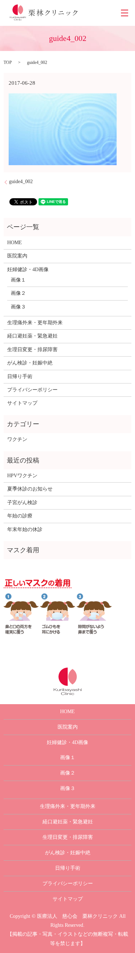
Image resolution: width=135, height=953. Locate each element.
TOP (8, 62)
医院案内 (17, 256)
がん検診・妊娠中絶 (30, 363)
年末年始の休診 (24, 529)
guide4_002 (21, 181)
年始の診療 (19, 516)
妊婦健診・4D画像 (28, 269)
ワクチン (17, 439)
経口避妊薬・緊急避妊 (32, 336)
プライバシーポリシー (32, 389)
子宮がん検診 (22, 502)
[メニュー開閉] (124, 13)
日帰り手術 (19, 376)
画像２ (18, 293)
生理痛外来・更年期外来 (35, 322)
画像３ (18, 307)
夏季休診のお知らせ (30, 489)
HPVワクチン (22, 475)
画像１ (18, 280)
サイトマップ (22, 403)
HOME (14, 242)
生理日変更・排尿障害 (32, 349)
